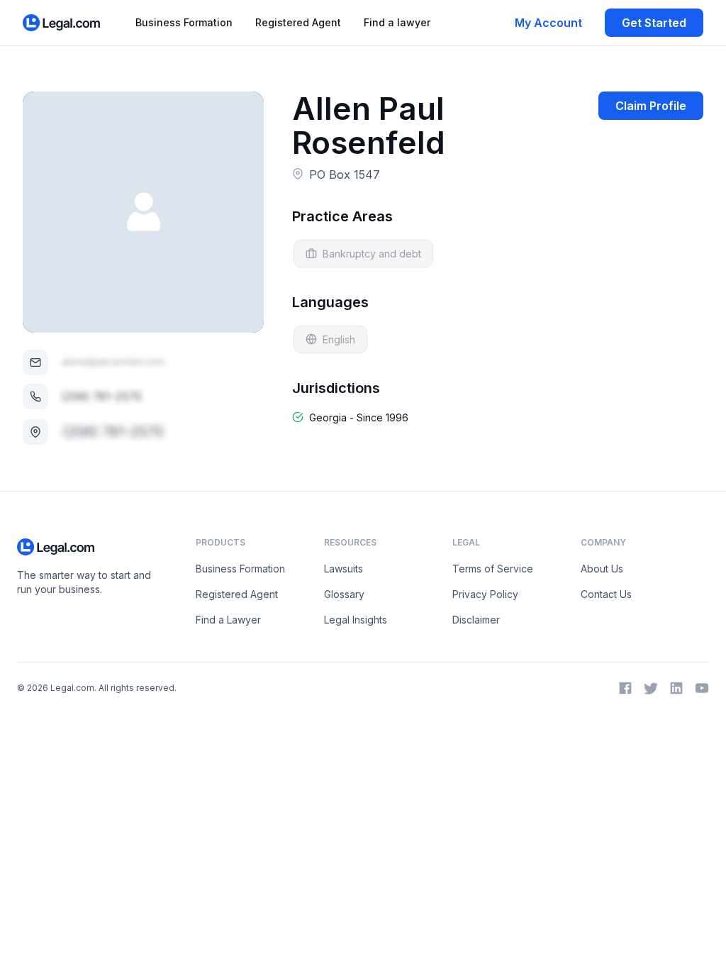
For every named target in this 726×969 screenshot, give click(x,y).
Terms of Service (492, 569)
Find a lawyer (397, 22)
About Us (602, 569)
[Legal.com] (62, 23)
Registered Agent (298, 22)
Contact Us (606, 594)
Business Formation (184, 22)
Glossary (344, 594)
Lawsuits (343, 569)
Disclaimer (476, 620)
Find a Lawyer (228, 620)
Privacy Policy (485, 594)
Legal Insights (355, 620)
